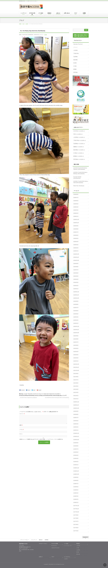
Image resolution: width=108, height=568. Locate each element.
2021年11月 (76, 367)
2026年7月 (75, 197)
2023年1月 (75, 323)
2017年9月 (75, 515)
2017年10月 (76, 511)
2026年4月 (75, 207)
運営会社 (40, 539)
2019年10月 (76, 439)
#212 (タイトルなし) (43, 543)
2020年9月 (75, 411)
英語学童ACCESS (52, 564)
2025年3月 (75, 244)
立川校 (45, 34)
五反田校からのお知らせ (79, 143)
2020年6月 (75, 420)
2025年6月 (75, 235)
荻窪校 (74, 69)
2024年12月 (76, 254)
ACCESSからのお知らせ (79, 131)
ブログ (52, 556)
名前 (21, 425)
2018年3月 (75, 496)
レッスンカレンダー (68, 545)
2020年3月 (75, 423)
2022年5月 (75, 348)
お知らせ (40, 556)
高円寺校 (75, 72)
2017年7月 (75, 521)
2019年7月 (75, 449)
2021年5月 (75, 386)
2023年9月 (75, 301)
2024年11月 (76, 257)
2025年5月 (75, 238)
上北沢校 (75, 50)
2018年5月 (75, 490)
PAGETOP (85, 537)
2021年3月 (75, 392)
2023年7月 (75, 307)
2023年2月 (75, 320)
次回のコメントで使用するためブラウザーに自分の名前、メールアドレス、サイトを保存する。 (41, 439)
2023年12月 (76, 291)
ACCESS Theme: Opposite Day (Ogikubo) (28, 397)
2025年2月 (75, 247)
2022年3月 (75, 354)
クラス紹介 (66, 543)
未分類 (74, 63)
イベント (75, 47)
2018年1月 (75, 502)
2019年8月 (75, 445)
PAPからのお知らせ (78, 134)
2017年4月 (75, 530)
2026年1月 (75, 216)
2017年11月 (76, 508)
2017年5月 (75, 527)
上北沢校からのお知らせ (79, 137)
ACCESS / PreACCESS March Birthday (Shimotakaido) (80, 173)
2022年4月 (75, 351)
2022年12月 (76, 326)
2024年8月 (75, 266)
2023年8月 (75, 304)
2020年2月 (75, 427)
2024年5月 (75, 276)
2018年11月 (76, 471)
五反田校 (75, 56)
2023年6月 (75, 310)
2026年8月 (75, 194)
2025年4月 (75, 241)
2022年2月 (75, 357)
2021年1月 (75, 398)
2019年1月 (75, 464)
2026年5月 (75, 203)
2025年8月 (75, 229)
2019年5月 (75, 452)
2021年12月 (76, 364)
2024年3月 (75, 282)
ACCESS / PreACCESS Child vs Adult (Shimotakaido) (80, 182)
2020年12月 (76, 401)
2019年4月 (75, 455)
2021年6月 (75, 383)
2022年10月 (76, 332)
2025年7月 (75, 232)
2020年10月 (76, 408)
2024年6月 (75, 273)
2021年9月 (75, 373)
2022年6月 (75, 345)
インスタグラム (67, 556)
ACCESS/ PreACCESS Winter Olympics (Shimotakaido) (80, 168)
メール (21, 429)
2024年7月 (75, 269)
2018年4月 (75, 493)
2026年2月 (75, 213)
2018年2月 (75, 499)
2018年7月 (75, 483)
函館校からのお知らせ (78, 146)
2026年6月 (75, 200)
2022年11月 (76, 329)
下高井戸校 (76, 53)
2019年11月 (76, 436)
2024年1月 (75, 288)
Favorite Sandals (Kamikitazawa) (77, 177)
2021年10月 (76, 370)
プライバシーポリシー (24, 539)
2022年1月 (75, 361)
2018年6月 (75, 486)
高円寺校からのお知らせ (79, 159)
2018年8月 (75, 480)
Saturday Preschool (78, 44)
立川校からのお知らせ (78, 153)
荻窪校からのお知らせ (78, 156)
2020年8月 (75, 414)
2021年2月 (75, 395)
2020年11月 (76, 405)
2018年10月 (76, 474)
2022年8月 (75, 339)
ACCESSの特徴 (54, 543)
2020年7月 (75, 417)
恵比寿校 (75, 59)
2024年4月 (75, 279)
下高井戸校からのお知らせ (79, 140)
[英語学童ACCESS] (31, 7)
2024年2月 (75, 285)
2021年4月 (75, 389)
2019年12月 (76, 433)
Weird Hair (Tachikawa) (78, 185)
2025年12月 (76, 219)
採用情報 (46, 539)
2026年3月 (75, 210)
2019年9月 (75, 442)
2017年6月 (75, 524)
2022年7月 (75, 342)
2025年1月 (75, 251)
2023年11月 (76, 295)
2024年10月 (76, 260)
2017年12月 (76, 505)
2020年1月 (75, 430)
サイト (21, 433)
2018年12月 (76, 467)
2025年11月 (76, 222)
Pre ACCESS (54, 545)
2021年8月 (75, 376)
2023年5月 (75, 313)
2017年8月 (75, 518)
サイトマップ (34, 539)
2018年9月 (75, 477)
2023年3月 (75, 317)
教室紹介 (78, 543)
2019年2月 (75, 461)
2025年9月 (75, 225)
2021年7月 (75, 379)
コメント (22, 413)
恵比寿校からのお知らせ (79, 149)
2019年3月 (75, 458)
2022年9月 (75, 335)
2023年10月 (76, 298)
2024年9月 (75, 263)
